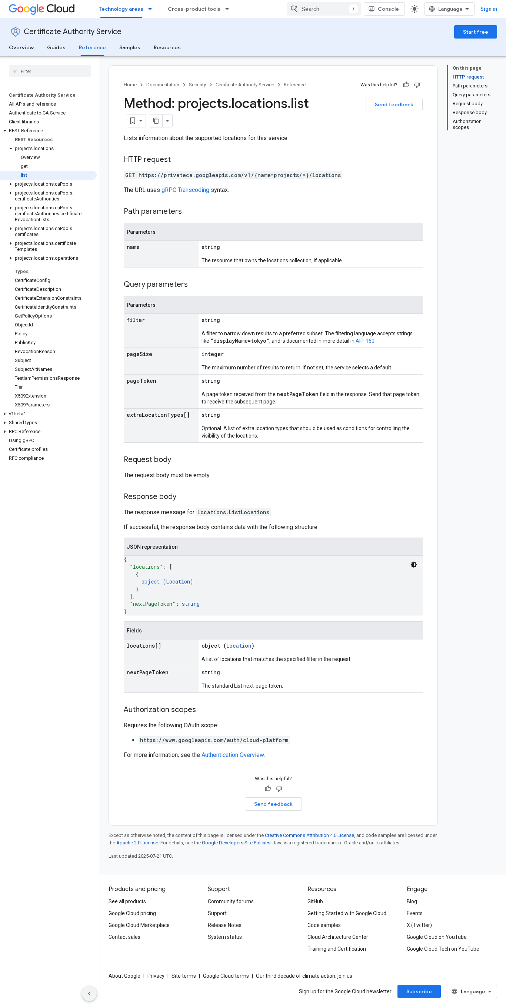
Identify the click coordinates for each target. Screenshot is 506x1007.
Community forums (231, 901)
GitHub (315, 901)
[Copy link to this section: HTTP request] (178, 160)
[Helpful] (406, 84)
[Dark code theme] (414, 565)
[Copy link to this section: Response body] (183, 497)
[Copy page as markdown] (156, 120)
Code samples (324, 925)
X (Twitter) (419, 925)
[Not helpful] (417, 84)
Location (178, 581)
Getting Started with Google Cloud (346, 913)
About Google (124, 976)
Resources (167, 47)
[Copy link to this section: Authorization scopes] (203, 710)
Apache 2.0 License (137, 842)
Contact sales (124, 937)
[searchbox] (50, 71)
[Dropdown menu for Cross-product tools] (229, 9)
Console (388, 9)
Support (217, 913)
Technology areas (121, 9)
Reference (92, 47)
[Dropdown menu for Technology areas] (152, 9)
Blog (412, 901)
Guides (56, 47)
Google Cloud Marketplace (139, 925)
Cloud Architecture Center (337, 937)
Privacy (155, 976)
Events (415, 913)
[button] (48, 130)
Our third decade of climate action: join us (304, 976)
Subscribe (419, 991)
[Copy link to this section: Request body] (178, 460)
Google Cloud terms (226, 976)
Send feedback (394, 104)
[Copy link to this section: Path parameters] (189, 211)
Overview (21, 47)
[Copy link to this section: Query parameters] (195, 284)
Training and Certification (336, 949)
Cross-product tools (194, 9)
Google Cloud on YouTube (437, 937)
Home (130, 84)
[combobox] (324, 9)
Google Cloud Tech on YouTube (443, 949)
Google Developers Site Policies (236, 842)
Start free (475, 32)
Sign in (488, 9)
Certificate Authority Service (72, 31)
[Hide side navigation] (89, 993)
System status (225, 937)
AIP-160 (365, 341)
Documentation (162, 84)
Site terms (184, 976)
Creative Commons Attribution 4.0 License (309, 835)
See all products (127, 901)
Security (197, 84)
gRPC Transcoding (185, 189)
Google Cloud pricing (132, 913)
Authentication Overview (233, 754)
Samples (129, 47)
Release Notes (225, 925)
